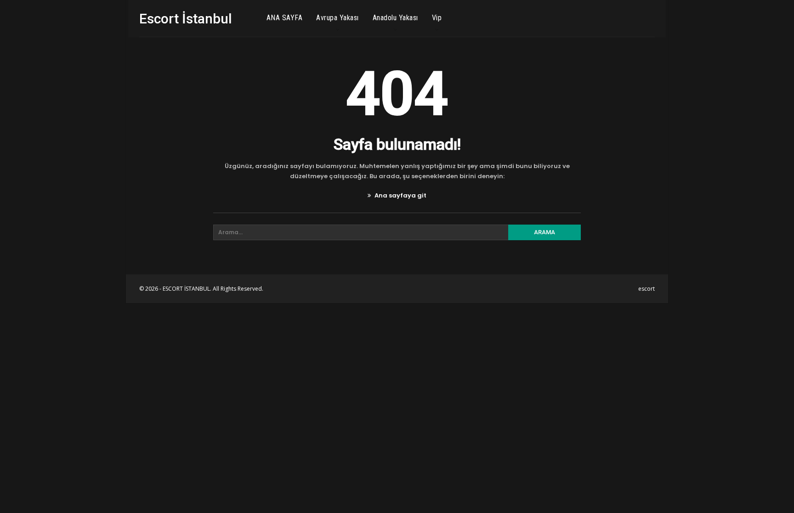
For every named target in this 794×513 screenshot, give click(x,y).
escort (646, 289)
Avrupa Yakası (337, 17)
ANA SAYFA (285, 17)
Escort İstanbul (185, 19)
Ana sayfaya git (399, 195)
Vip (437, 17)
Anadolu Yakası (395, 17)
